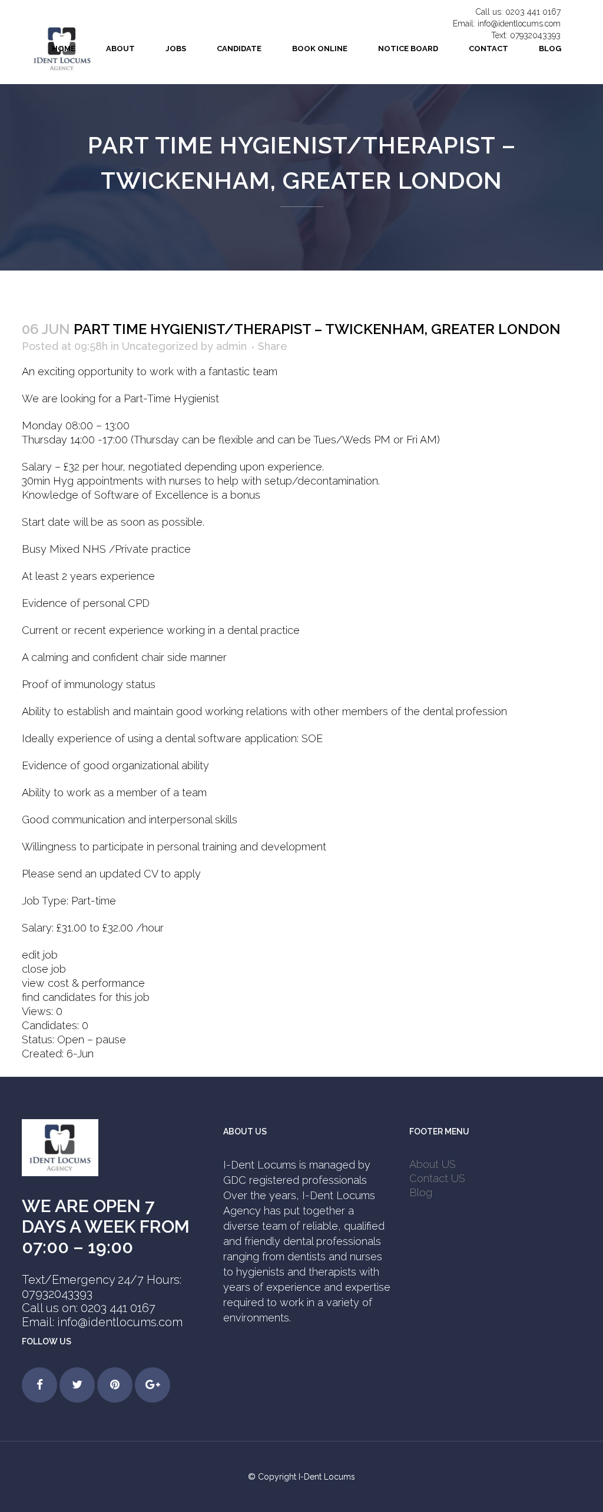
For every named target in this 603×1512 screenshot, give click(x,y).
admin (231, 346)
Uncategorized (160, 346)
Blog (420, 1192)
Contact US (437, 1178)
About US (432, 1164)
